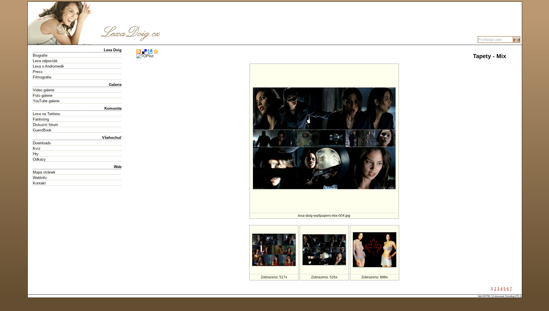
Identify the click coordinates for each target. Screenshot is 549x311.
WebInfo (40, 178)
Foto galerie (42, 95)
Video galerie (43, 90)
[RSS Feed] (138, 52)
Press (38, 72)
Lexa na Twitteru (46, 114)
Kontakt (39, 183)
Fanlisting (41, 119)
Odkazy (39, 159)
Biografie (40, 55)
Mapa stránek (44, 172)
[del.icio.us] (144, 52)
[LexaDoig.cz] (113, 42)
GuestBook (42, 130)
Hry (36, 154)
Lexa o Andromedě (48, 66)
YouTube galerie (46, 101)
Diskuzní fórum (45, 125)
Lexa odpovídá (45, 61)
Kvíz (37, 148)
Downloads (42, 143)
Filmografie (42, 77)
